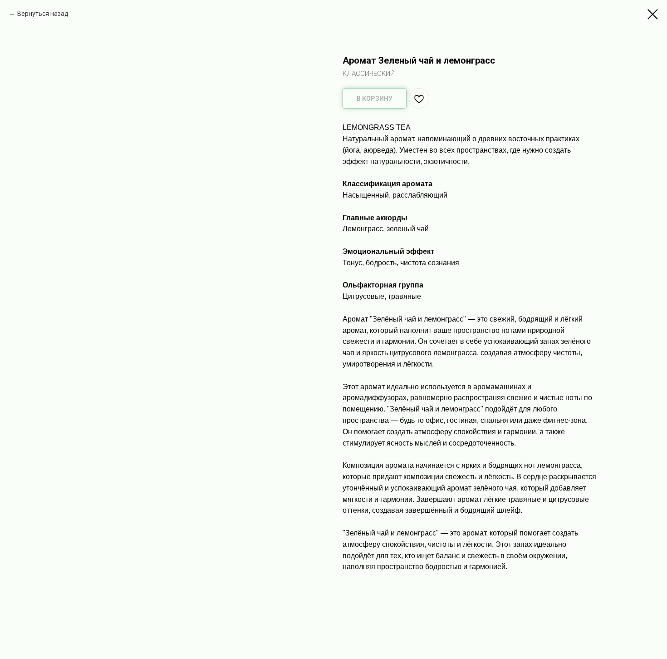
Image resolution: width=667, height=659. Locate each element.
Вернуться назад (43, 13)
